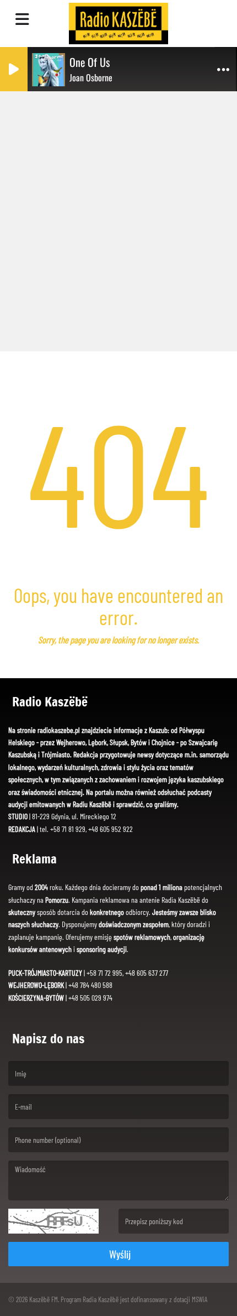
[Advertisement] (118, 218)
